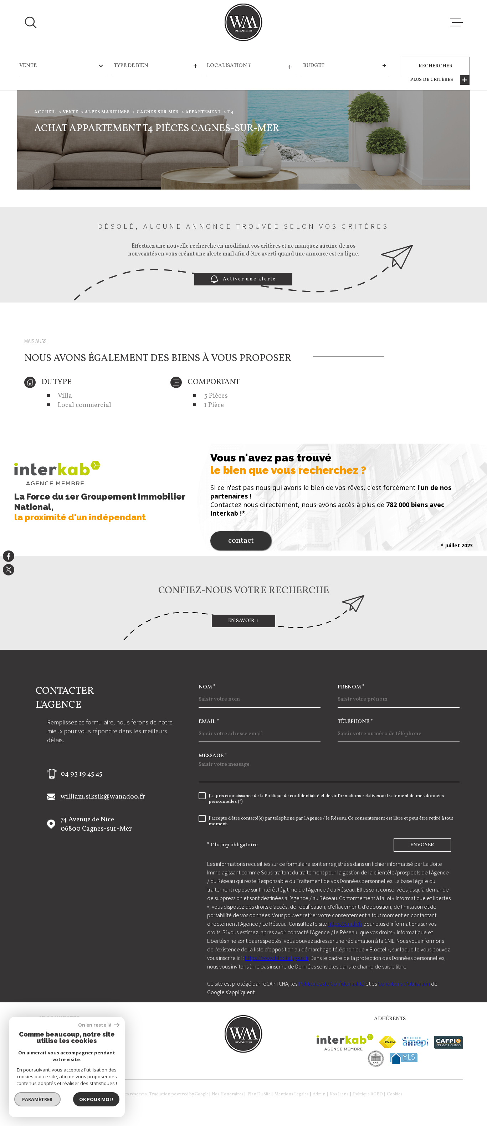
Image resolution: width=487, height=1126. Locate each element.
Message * (213, 756)
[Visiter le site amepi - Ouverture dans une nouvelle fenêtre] (415, 1042)
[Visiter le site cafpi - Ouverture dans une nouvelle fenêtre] (448, 1042)
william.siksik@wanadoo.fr (103, 796)
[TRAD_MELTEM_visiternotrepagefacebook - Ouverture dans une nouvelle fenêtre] (8, 556)
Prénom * (351, 687)
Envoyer (422, 845)
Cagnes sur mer (158, 112)
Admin (319, 1094)
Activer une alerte (249, 279)
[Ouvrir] (30, 22)
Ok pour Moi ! (96, 1099)
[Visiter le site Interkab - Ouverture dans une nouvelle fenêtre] (345, 1042)
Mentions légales (292, 1094)
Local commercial (84, 405)
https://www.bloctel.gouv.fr (276, 957)
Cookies (395, 1094)
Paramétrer (37, 1099)
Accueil (45, 112)
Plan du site (259, 1094)
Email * (209, 721)
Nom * (207, 687)
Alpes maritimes (107, 112)
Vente (70, 112)
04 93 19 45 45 (81, 774)
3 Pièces (216, 396)
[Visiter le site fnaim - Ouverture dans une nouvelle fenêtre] (387, 1042)
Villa (65, 396)
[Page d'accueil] (243, 22)
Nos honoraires (228, 1094)
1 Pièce (214, 405)
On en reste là (95, 1025)
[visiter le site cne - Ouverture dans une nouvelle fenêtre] (376, 1058)
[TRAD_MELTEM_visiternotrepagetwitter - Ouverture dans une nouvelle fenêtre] (8, 569)
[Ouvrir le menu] (456, 22)
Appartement (203, 112)
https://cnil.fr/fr (345, 923)
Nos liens (339, 1094)
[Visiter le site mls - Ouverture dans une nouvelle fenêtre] (403, 1058)
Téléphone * (355, 721)
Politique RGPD (368, 1094)
